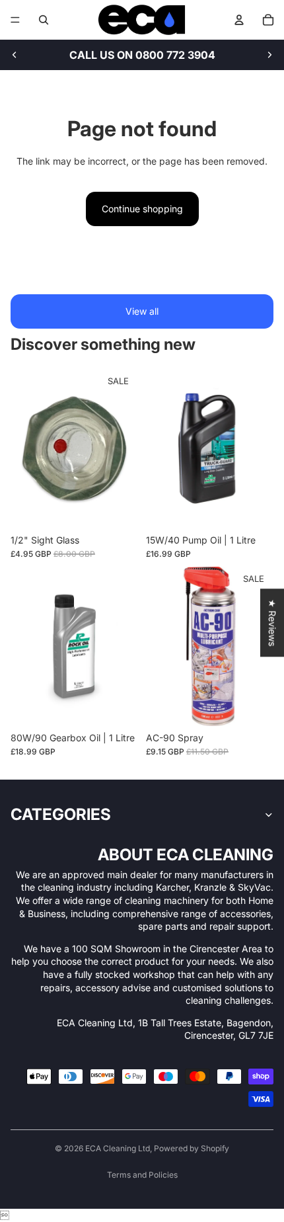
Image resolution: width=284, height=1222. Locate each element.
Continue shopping (142, 208)
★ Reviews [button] (272, 622)
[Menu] (15, 20)
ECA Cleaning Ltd (117, 1148)
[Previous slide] (14, 54)
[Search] (43, 19)
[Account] (239, 19)
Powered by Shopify (191, 1148)
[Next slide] (269, 54)
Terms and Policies (142, 1175)
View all (142, 311)
